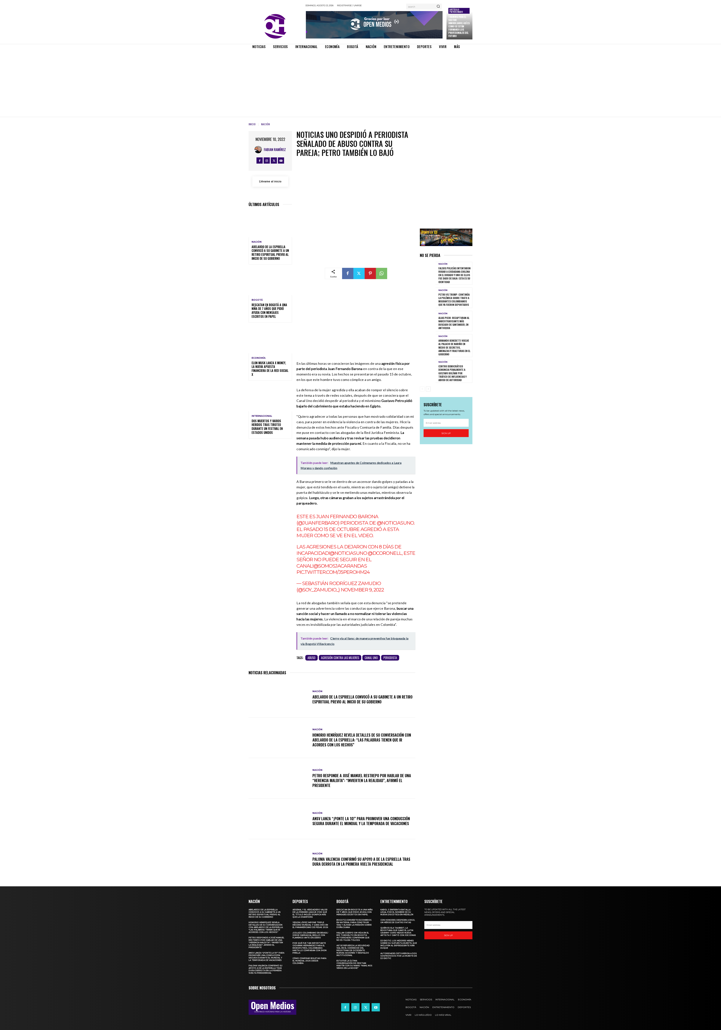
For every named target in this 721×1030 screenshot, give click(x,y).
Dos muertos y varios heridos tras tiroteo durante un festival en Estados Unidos (267, 427)
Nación (265, 124)
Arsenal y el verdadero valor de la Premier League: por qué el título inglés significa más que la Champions (310, 913)
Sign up (446, 433)
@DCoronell (385, 553)
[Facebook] (259, 160)
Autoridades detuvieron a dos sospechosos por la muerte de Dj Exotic (398, 956)
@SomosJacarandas (340, 566)
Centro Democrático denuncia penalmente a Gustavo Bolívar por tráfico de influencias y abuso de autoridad (452, 373)
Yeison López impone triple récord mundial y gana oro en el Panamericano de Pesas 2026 (310, 925)
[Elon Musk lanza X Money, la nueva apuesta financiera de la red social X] (270, 340)
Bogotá (257, 300)
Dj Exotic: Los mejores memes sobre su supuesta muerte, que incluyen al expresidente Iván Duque (398, 944)
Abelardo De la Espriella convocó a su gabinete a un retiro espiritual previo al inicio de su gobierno (270, 253)
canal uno (371, 657)
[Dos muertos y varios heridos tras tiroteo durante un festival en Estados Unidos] (270, 398)
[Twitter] (274, 160)
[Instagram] (267, 160)
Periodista (390, 657)
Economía (258, 358)
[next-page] (428, 389)
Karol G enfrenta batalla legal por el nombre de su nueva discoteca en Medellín (396, 912)
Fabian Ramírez (275, 149)
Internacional (262, 416)
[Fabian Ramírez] (259, 149)
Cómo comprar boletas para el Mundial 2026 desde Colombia (309, 960)
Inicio (252, 124)
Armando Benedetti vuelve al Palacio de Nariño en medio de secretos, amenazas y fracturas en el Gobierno (454, 347)
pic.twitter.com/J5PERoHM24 (333, 572)
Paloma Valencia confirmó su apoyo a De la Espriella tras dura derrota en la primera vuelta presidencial (361, 861)
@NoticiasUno (395, 523)
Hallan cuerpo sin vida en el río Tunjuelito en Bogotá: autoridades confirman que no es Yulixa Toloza (352, 936)
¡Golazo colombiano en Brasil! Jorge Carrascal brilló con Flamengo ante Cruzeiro (310, 935)
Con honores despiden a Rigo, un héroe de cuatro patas (397, 921)
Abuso (311, 657)
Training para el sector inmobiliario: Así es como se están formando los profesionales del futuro (459, 26)
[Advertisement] (360, 79)
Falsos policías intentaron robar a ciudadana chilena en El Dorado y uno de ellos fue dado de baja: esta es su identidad (454, 275)
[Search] (438, 7)
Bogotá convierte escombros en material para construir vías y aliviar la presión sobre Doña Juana (354, 924)
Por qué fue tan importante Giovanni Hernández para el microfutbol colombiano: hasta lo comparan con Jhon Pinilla (310, 948)
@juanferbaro (318, 523)
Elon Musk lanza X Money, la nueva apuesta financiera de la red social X (270, 369)
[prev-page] (422, 389)
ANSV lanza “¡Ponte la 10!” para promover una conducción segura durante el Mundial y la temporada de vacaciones (361, 821)
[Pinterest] (370, 273)
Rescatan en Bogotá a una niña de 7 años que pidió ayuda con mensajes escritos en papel (269, 311)
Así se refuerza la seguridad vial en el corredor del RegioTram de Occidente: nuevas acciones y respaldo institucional (353, 950)
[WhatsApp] (381, 273)
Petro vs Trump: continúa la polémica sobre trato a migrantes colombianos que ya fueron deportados (454, 299)
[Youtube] (281, 160)
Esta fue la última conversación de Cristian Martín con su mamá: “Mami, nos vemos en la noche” (354, 964)
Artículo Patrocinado (456, 10)
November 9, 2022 (362, 590)
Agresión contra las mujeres (340, 657)
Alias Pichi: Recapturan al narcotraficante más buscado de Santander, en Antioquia (453, 323)
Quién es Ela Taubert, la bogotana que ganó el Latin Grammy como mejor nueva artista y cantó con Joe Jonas (398, 931)
